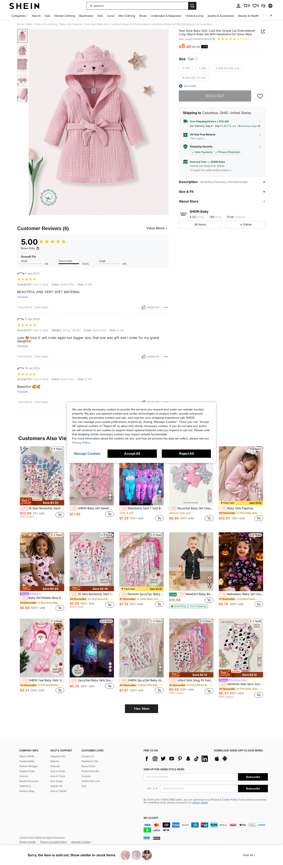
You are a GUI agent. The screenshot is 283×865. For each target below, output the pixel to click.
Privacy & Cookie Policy (224, 799)
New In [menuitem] (36, 15)
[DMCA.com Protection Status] (156, 838)
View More (141, 708)
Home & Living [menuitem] (194, 15)
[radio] (186, 68)
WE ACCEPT (151, 818)
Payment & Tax (89, 761)
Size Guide (56, 781)
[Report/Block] (165, 307)
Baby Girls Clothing (46, 24)
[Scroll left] (266, 16)
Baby (30, 24)
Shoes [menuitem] (143, 15)
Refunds (55, 766)
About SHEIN (26, 756)
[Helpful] (143, 307)
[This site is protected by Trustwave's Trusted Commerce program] (147, 838)
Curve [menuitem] (110, 15)
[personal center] (238, 5)
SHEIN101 (25, 786)
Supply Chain (27, 771)
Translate (22, 297)
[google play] (225, 760)
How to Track (57, 776)
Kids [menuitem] (100, 15)
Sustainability (26, 761)
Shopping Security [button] (201, 146)
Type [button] (191, 58)
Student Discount (29, 781)
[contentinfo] (206, 827)
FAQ (83, 786)
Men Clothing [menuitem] (127, 15)
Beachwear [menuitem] (86, 15)
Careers (23, 776)
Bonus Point (88, 766)
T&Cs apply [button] (196, 138)
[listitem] (42, 486)
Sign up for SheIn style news (164, 769)
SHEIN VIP (56, 786)
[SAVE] (260, 96)
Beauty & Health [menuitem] (248, 15)
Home (20, 24)
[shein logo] (24, 6)
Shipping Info (57, 756)
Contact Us (87, 756)
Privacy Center (27, 842)
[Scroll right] (271, 16)
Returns (54, 761)
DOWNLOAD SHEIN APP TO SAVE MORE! (238, 750)
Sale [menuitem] (47, 15)
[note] (42, 501)
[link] (246, 5)
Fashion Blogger (28, 766)
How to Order (57, 771)
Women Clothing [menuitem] (64, 15)
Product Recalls (90, 771)
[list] (177, 759)
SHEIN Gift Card (90, 781)
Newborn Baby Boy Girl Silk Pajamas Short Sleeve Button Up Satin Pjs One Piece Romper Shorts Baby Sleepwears (191, 594)
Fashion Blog (26, 791)
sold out (215, 96)
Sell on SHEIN (58, 791)
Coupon (86, 776)
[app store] (217, 760)
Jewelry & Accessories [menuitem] (221, 15)
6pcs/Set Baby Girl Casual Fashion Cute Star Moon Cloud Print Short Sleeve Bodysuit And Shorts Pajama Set (191, 508)
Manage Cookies (81, 842)
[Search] (192, 6)
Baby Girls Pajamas (71, 24)
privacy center (200, 802)
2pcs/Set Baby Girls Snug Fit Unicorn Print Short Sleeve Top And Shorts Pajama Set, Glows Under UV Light (92, 680)
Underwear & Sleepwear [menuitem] (166, 15)
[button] (263, 5)
